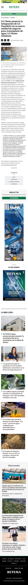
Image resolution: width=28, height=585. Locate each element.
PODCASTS (10, 561)
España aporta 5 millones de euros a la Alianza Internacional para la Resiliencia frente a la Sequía (14, 488)
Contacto (14, 563)
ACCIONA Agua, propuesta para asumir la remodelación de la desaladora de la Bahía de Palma (13, 338)
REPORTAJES (18, 558)
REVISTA (5, 558)
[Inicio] (14, 7)
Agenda (4, 561)
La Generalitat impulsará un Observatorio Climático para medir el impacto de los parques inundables (12, 518)
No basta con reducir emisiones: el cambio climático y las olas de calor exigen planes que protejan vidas (14, 546)
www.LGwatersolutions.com (9, 165)
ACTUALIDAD (11, 558)
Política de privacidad (17, 578)
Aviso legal (8, 578)
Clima (12, 17)
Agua (14, 177)
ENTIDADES (16, 561)
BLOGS (23, 558)
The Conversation (8, 551)
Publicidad (23, 561)
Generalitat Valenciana (10, 523)
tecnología (14, 179)
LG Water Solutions (14, 181)
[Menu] (2, 7)
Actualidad (5, 17)
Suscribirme (14, 198)
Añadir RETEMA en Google (17, 40)
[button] (2, 40)
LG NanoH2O (14, 184)
